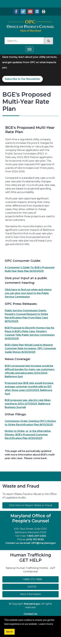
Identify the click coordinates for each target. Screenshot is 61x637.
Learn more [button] (46, 624)
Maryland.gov (32, 603)
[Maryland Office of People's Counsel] (30, 26)
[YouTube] (30, 11)
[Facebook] (16, 11)
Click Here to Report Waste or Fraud (30, 505)
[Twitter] (22, 11)
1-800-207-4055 (36, 535)
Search (48, 40)
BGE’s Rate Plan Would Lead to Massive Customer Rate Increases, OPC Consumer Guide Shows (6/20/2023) (30, 348)
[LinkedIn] (36, 11)
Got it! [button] (9, 631)
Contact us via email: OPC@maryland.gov (30, 543)
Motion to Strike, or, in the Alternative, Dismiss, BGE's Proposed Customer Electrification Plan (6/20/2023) (28, 435)
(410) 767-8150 (35, 539)
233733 (31, 586)
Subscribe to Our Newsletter (22, 79)
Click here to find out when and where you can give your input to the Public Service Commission (28, 293)
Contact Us (30, 613)
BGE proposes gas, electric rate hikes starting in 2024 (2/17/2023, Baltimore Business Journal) (28, 404)
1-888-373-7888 (32, 579)
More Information (39, 594)
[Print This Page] (43, 11)
